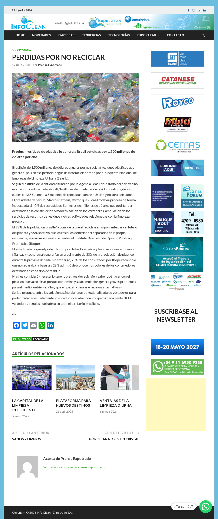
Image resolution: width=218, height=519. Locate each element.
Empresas (66, 35)
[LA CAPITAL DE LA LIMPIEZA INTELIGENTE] (32, 379)
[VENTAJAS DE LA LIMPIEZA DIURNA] (119, 379)
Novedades (41, 35)
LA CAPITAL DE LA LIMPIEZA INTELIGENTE (27, 405)
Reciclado (40, 339)
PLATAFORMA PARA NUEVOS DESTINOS (73, 403)
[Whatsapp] (199, 10)
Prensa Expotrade (50, 65)
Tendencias (91, 35)
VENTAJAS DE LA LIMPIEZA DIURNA (116, 403)
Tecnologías (119, 35)
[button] (205, 506)
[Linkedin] (204, 10)
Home (20, 35)
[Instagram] (193, 10)
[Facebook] (188, 10)
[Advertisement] (176, 404)
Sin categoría (21, 50)
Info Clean (44, 512)
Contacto (175, 35)
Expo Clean (146, 35)
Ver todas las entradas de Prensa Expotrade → (74, 467)
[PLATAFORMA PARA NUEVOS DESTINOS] (75, 379)
